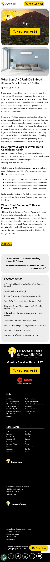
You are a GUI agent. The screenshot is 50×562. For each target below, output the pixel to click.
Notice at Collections (24, 549)
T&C (14, 549)
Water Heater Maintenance (34, 404)
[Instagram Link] (25, 556)
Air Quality (28, 406)
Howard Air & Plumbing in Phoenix (16, 212)
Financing (28, 414)
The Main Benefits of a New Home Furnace (21, 335)
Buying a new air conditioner (12, 93)
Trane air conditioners (31, 224)
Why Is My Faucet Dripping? (15, 291)
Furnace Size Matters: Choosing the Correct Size (23, 296)
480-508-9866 (36, 4)
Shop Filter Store (11, 414)
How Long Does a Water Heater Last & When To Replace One (23, 307)
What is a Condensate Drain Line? (17, 330)
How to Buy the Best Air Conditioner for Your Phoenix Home (24, 267)
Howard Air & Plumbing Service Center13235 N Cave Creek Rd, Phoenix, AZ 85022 (18, 531)
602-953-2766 (11, 537)
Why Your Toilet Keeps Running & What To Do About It (25, 325)
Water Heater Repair (32, 401)
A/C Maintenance (12, 401)
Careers (9, 416)
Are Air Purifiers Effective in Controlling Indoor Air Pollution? (23, 259)
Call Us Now (6, 243)
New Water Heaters (12, 404)
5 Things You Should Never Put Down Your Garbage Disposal (24, 285)
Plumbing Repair (11, 409)
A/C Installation (30, 399)
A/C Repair (10, 399)
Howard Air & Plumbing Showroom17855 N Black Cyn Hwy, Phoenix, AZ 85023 (17, 489)
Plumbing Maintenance (13, 411)
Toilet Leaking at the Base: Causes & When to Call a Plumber (24, 314)
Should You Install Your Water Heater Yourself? (21, 320)
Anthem (8, 432)
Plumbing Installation (32, 409)
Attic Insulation (11, 406)
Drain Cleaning (30, 411)
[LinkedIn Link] (32, 556)
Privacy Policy (9, 549)
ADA (17, 549)
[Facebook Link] (11, 556)
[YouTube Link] (39, 556)
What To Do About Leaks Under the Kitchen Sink (22, 301)
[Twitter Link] (18, 556)
